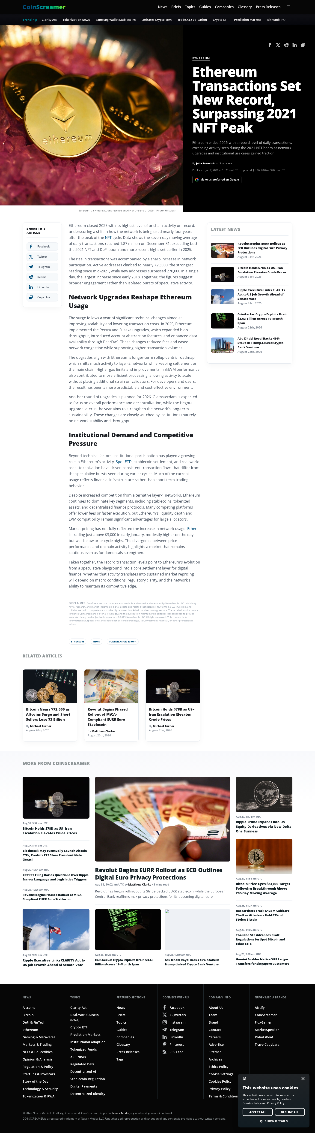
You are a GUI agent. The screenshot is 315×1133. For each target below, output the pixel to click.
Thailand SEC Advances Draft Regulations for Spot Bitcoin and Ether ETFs (260, 939)
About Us (216, 1007)
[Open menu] (288, 7)
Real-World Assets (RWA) (84, 1017)
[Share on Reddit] (286, 45)
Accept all (257, 1112)
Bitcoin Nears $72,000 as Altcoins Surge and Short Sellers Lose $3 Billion (48, 714)
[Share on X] (278, 45)
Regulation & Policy (38, 1066)
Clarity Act (49, 20)
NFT (108, 237)
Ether (192, 528)
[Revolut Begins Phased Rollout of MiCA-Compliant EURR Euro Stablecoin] (111, 686)
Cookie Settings (221, 1074)
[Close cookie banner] (302, 1078)
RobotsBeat (264, 1037)
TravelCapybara (267, 1044)
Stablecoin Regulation (87, 1079)
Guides (205, 6)
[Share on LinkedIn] (294, 45)
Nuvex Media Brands (270, 997)
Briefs (176, 6)
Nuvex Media (120, 1113)
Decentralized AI (83, 1071)
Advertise (216, 1044)
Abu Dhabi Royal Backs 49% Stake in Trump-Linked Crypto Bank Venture (260, 342)
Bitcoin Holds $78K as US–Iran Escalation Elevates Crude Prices (171, 714)
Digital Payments (83, 1086)
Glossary (245, 6)
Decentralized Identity (87, 1093)
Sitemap (215, 1052)
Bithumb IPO (276, 20)
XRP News (78, 1057)
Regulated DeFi (82, 1064)
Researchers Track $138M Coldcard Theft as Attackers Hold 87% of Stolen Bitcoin (262, 915)
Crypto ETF (220, 20)
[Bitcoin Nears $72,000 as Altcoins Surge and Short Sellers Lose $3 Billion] (50, 686)
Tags (120, 1059)
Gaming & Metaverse (39, 1037)
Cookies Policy (220, 1081)
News (162, 6)
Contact (215, 1030)
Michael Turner (40, 726)
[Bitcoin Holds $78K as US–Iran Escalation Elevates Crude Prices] (173, 686)
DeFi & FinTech (34, 1022)
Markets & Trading (37, 1044)
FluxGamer (263, 1022)
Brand (213, 1022)
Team (213, 1015)
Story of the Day (35, 1081)
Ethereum (201, 58)
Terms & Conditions (224, 1096)
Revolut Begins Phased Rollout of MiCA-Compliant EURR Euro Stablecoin (108, 717)
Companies (224, 6)
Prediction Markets (247, 20)
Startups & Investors (39, 1074)
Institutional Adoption (88, 1042)
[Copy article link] (303, 45)
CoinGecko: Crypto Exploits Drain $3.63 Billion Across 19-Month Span (263, 318)
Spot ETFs (124, 461)
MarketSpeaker (267, 1030)
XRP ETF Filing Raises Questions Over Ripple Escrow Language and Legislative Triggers (56, 877)
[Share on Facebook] (269, 45)
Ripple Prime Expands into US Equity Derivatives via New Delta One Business (263, 826)
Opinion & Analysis (37, 1059)
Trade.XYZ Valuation (192, 20)
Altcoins (29, 1007)
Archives (215, 1059)
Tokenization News (76, 20)
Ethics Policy (219, 1066)
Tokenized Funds (83, 1049)
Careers (215, 1037)
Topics (190, 6)
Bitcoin (28, 1015)
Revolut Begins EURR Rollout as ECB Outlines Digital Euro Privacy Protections (262, 247)
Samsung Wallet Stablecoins (116, 20)
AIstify (260, 1007)
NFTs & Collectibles (38, 1052)
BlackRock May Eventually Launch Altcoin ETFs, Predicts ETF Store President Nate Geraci (55, 855)
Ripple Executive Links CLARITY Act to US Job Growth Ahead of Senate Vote (261, 294)
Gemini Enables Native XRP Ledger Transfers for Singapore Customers (262, 961)
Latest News (225, 229)
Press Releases (268, 6)
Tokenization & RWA (122, 641)
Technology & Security (40, 1089)
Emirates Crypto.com (157, 20)
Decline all (290, 1112)
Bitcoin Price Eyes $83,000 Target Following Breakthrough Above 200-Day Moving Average (263, 888)
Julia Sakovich (205, 163)
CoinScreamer (266, 1015)
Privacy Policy (220, 1089)
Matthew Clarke (103, 731)
